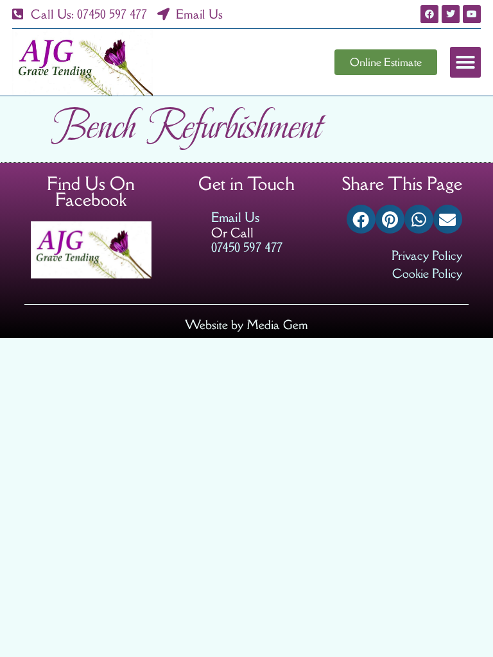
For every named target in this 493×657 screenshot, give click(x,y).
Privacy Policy (427, 255)
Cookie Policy (427, 273)
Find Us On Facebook (91, 192)
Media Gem (277, 324)
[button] (465, 62)
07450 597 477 (246, 247)
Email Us (235, 217)
